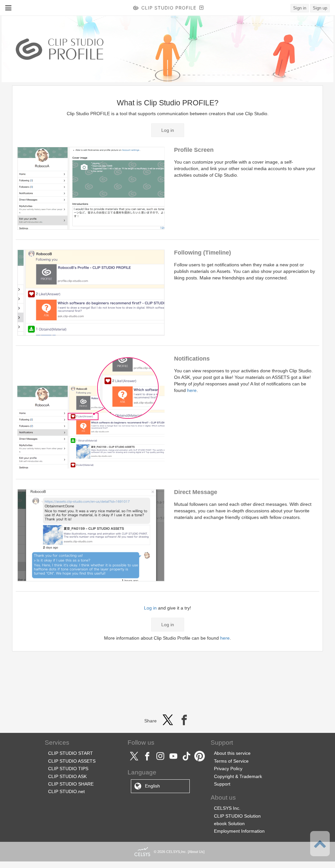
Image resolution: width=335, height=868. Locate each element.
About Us (196, 852)
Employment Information (239, 831)
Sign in (299, 8)
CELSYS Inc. (227, 808)
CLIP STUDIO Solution (237, 816)
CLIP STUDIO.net (66, 791)
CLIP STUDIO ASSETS (72, 761)
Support (222, 784)
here (192, 390)
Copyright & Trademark (238, 776)
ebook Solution (229, 823)
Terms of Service (231, 761)
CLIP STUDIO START (70, 753)
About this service (232, 753)
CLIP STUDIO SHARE (71, 784)
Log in (167, 130)
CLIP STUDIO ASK (67, 776)
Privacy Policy (228, 768)
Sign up (320, 8)
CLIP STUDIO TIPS (68, 768)
